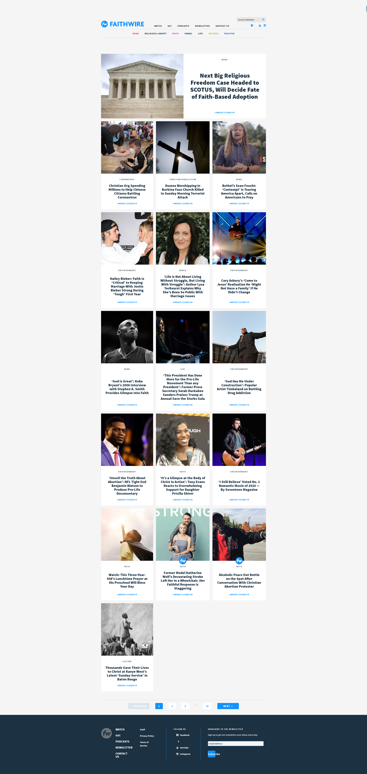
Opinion (213, 33)
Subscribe (211, 754)
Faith (175, 33)
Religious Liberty (156, 33)
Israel (188, 33)
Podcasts (183, 25)
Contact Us (222, 25)
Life (200, 33)
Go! (170, 25)
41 (208, 706)
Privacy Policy (147, 735)
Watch (158, 25)
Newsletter (202, 25)
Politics (229, 33)
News (135, 33)
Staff (142, 729)
